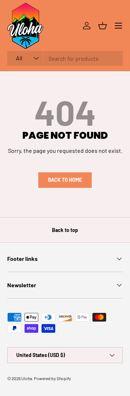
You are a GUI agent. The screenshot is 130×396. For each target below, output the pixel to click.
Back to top (65, 230)
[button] (102, 26)
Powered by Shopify (52, 378)
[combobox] (65, 58)
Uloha (26, 378)
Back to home (65, 180)
